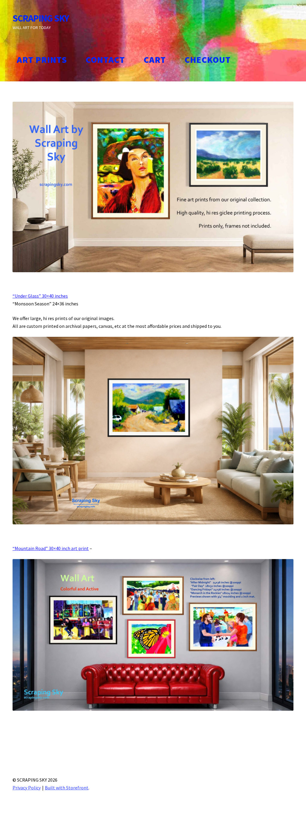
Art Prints (42, 59)
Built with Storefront (66, 788)
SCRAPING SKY (41, 18)
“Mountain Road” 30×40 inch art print (51, 548)
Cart (155, 59)
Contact (105, 59)
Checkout (208, 59)
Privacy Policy (27, 788)
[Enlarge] (286, 109)
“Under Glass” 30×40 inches (40, 296)
